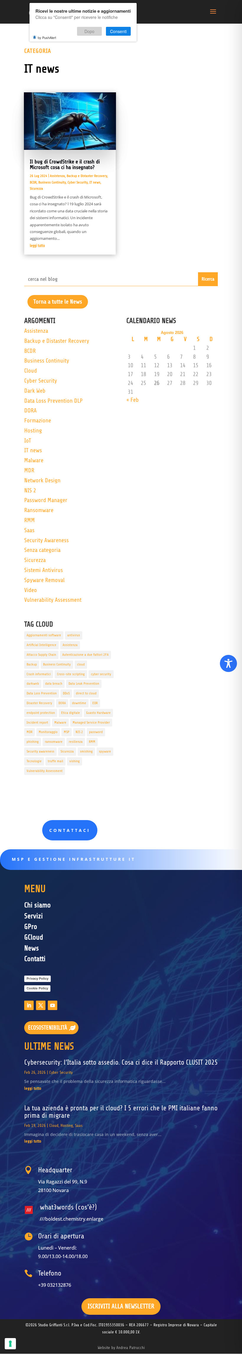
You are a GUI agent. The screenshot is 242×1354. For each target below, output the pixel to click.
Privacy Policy (37, 978)
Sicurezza (36, 188)
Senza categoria (42, 550)
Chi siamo (37, 905)
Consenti (118, 31)
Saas (29, 530)
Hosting (33, 430)
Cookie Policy (37, 988)
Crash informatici (39, 674)
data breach (53, 683)
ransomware (54, 742)
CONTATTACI (69, 830)
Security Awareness (46, 540)
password (96, 732)
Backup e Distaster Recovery (87, 176)
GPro (30, 927)
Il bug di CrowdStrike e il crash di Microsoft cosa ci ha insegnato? (65, 164)
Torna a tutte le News (57, 301)
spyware (105, 751)
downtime (79, 703)
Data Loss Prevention (42, 693)
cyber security (101, 674)
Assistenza (57, 176)
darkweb (33, 683)
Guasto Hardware (98, 713)
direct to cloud (86, 693)
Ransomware (38, 510)
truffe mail (55, 761)
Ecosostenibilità (47, 1027)
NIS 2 (30, 490)
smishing (86, 751)
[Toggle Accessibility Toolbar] (228, 663)
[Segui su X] (40, 1005)
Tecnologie (34, 761)
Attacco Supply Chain (41, 655)
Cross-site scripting (71, 674)
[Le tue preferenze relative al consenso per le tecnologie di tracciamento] (10, 1343)
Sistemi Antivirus (43, 570)
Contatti (34, 959)
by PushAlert (47, 37)
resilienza (76, 742)
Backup (32, 664)
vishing (74, 761)
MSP (66, 732)
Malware (33, 460)
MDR (29, 470)
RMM (29, 520)
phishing (33, 742)
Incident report (37, 722)
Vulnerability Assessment (52, 599)
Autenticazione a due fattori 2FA (85, 655)
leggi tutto (37, 245)
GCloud (33, 937)
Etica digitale (70, 713)
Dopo (89, 31)
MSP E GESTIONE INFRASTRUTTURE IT (73, 859)
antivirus (73, 635)
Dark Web (34, 390)
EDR (95, 703)
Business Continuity (52, 182)
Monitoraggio (48, 732)
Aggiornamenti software (44, 635)
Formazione (37, 420)
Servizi (33, 916)
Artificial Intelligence (41, 645)
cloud (81, 664)
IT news (94, 182)
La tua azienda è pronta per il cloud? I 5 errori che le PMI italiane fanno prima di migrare (121, 1111)
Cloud (30, 370)
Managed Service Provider (91, 722)
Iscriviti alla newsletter (121, 1306)
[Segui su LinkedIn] (29, 1005)
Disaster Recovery (39, 703)
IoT (27, 440)
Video (30, 590)
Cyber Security (78, 182)
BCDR (33, 182)
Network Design (42, 480)
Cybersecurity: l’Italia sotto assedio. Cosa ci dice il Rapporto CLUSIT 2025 (121, 1062)
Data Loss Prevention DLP (53, 400)
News (31, 948)
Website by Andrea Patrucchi (121, 1347)
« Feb (132, 399)
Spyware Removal (44, 580)
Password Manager (45, 500)
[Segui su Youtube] (52, 1005)
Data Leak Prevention (83, 683)
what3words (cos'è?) (68, 1207)
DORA (30, 410)
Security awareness (40, 751)
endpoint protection (41, 713)
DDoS (66, 693)
